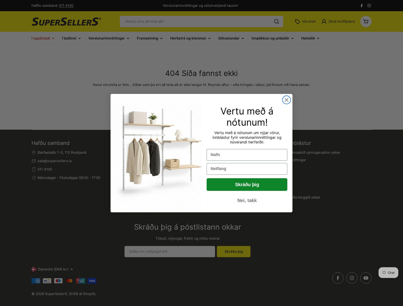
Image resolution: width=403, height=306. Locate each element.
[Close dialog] (286, 100)
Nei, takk (247, 200)
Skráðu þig (247, 184)
